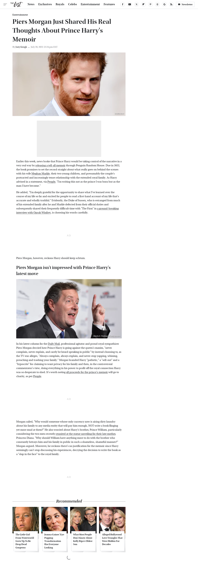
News (31, 4)
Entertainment (90, 4)
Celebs (72, 4)
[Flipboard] (143, 4)
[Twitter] (136, 4)
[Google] (164, 4)
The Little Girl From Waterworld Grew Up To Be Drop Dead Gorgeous (25, 541)
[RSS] (171, 4)
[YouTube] (129, 4)
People (51, 181)
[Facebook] (122, 4)
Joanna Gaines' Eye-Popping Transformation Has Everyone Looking (54, 541)
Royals (60, 4)
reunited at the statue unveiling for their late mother (85, 433)
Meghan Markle (40, 173)
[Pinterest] (150, 4)
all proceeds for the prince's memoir (87, 372)
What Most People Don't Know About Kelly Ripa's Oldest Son (82, 539)
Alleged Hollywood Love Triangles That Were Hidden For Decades (112, 539)
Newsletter (187, 4)
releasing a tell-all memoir (50, 165)
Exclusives (45, 4)
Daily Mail (54, 343)
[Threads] (157, 4)
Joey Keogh (21, 47)
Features (109, 4)
